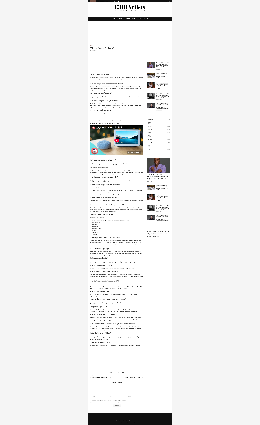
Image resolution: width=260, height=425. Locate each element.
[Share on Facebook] (119, 372)
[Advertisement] (116, 34)
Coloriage (121, 18)
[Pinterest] (166, 1)
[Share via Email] (123, 372)
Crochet (134, 18)
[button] (97, 1)
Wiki (144, 18)
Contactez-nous (140, 420)
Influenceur (159, 139)
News (139, 18)
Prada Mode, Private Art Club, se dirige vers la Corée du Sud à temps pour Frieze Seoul (162, 75)
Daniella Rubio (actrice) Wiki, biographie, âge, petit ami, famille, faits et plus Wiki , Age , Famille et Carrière (162, 96)
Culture (149, 135)
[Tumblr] (169, 1)
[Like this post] (118, 372)
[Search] (147, 19)
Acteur (149, 122)
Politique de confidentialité (128, 420)
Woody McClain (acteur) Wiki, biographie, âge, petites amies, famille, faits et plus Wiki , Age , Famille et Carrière (163, 65)
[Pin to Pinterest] (122, 372)
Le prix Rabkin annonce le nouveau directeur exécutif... (111, 1)
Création (128, 18)
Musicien (159, 142)
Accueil (115, 18)
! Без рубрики (159, 119)
